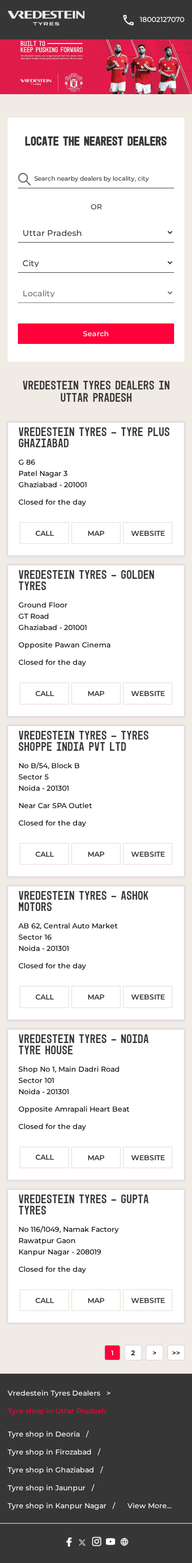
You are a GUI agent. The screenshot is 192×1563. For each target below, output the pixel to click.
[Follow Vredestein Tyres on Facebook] (68, 1540)
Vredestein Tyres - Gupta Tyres (83, 1205)
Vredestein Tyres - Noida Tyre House (83, 1045)
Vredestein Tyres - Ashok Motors (83, 902)
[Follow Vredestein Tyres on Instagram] (96, 1540)
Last (176, 1352)
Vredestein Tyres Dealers (55, 1393)
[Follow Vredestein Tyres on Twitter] (82, 1540)
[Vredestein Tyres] (46, 19)
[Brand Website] (123, 1540)
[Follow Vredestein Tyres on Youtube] (109, 1540)
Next (154, 1352)
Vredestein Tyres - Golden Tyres (86, 581)
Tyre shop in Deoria (44, 1434)
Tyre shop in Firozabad (50, 1452)
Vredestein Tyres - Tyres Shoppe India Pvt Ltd (83, 741)
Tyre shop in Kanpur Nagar (57, 1505)
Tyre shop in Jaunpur (47, 1487)
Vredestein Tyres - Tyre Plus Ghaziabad (94, 438)
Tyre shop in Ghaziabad (51, 1469)
